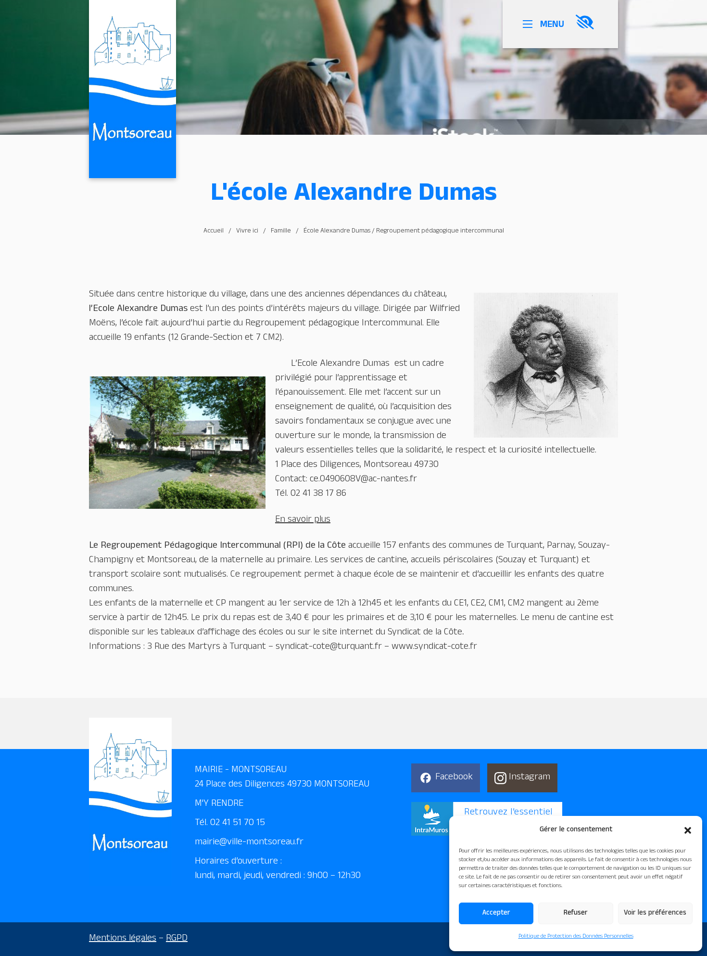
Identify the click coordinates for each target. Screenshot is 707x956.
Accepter (496, 913)
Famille (281, 231)
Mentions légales (122, 939)
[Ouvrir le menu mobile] (529, 24)
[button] (688, 830)
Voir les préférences (655, 913)
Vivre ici (247, 231)
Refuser (576, 913)
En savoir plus (302, 520)
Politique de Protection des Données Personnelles (575, 936)
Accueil (213, 231)
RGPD (177, 939)
